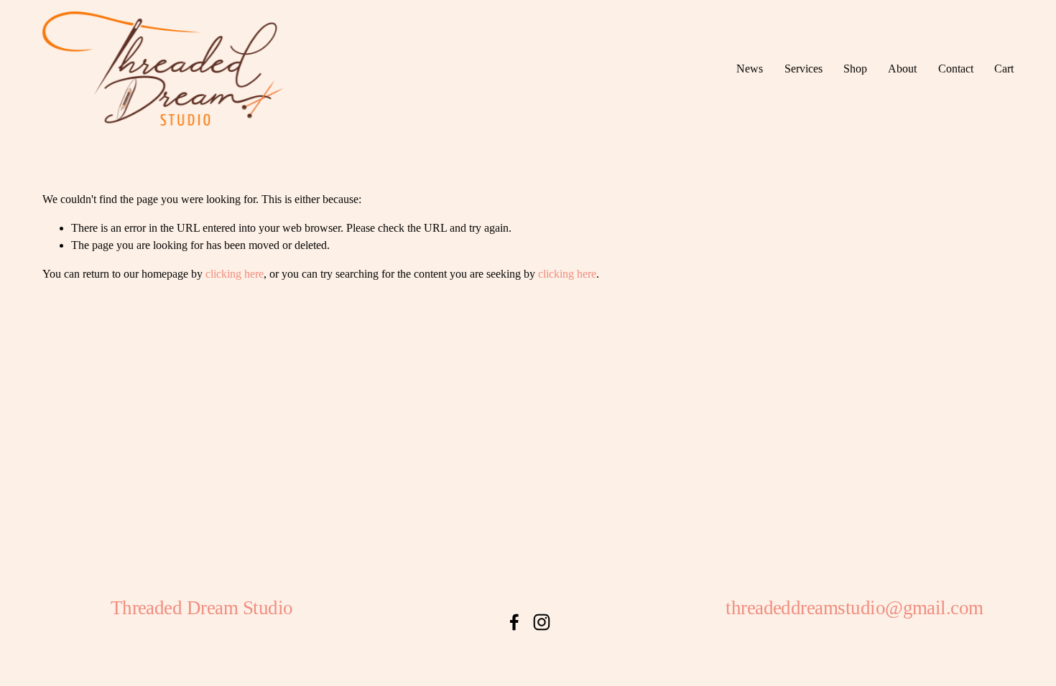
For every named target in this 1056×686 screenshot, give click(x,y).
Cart (1004, 68)
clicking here (234, 274)
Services (803, 68)
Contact (955, 68)
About (902, 68)
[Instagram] (541, 622)
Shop (855, 68)
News (749, 68)
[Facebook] (514, 622)
